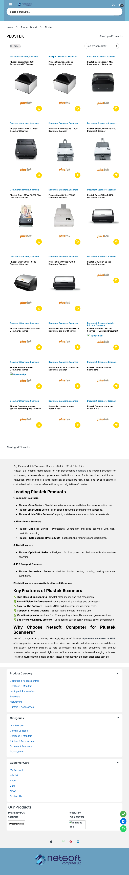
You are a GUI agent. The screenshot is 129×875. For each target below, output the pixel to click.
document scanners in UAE (98, 638)
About (13, 780)
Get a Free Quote (38, 108)
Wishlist (14, 775)
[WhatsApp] (123, 828)
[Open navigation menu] (10, 4)
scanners (81, 470)
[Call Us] (123, 814)
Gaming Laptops (19, 730)
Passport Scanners (19, 56)
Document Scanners (19, 123)
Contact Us (16, 796)
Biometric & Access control (24, 680)
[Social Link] (51, 841)
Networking (16, 701)
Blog (12, 785)
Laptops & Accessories (22, 691)
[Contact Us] (123, 821)
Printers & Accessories (22, 706)
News (13, 790)
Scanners (33, 56)
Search (117, 11)
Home (10, 27)
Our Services (17, 725)
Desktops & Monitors (21, 686)
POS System (17, 751)
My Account (16, 770)
